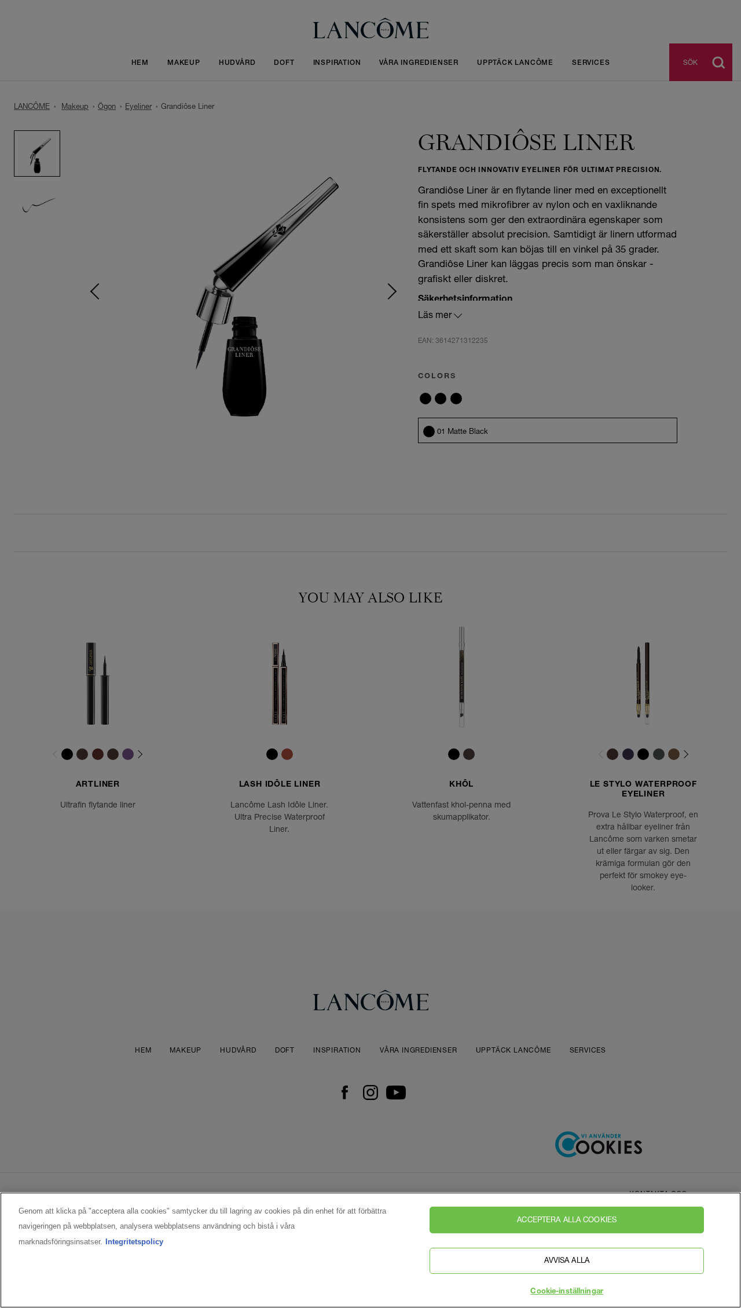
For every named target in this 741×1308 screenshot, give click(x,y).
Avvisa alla (566, 1260)
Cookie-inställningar (566, 1292)
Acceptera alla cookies (567, 1219)
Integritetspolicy (134, 1241)
